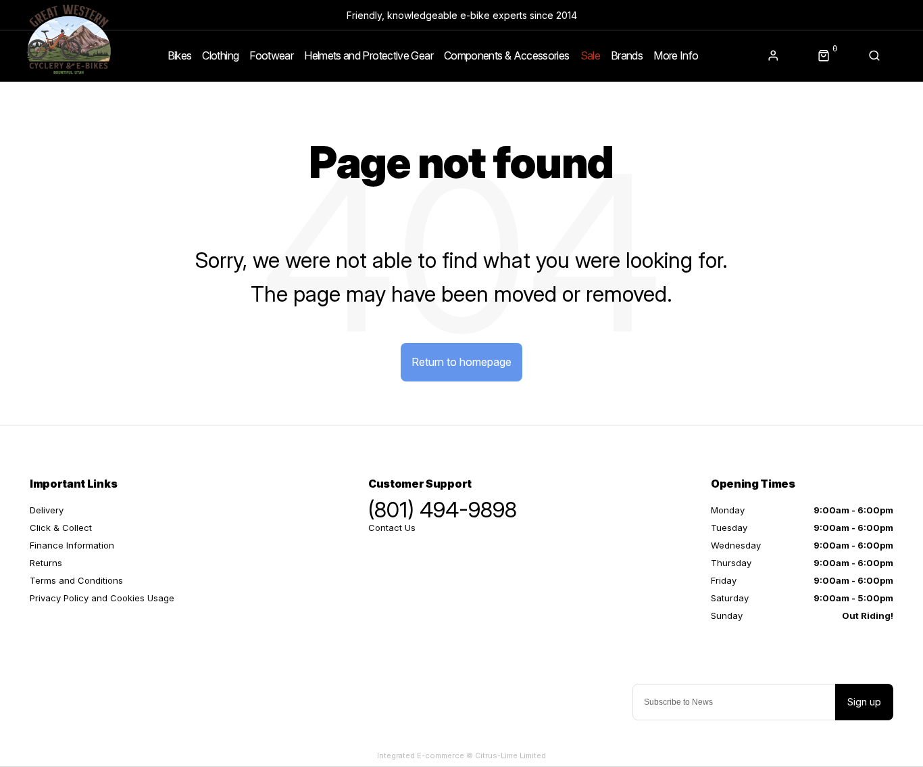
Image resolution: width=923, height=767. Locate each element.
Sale (590, 55)
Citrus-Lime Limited (510, 755)
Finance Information (72, 545)
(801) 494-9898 (442, 510)
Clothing (220, 55)
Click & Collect (61, 527)
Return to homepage (461, 362)
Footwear (271, 55)
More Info (675, 55)
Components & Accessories (507, 55)
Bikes (180, 55)
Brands (627, 55)
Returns (46, 562)
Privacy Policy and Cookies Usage (102, 597)
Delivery (47, 510)
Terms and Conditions (76, 580)
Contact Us (392, 527)
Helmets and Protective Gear (368, 55)
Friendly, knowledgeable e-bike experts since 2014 (462, 15)
